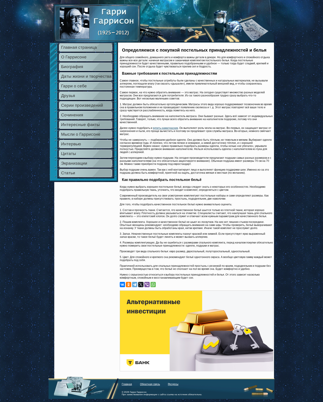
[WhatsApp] (153, 284)
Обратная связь (150, 384)
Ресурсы (173, 384)
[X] (140, 284)
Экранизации (74, 163)
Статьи (68, 173)
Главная (127, 384)
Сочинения (72, 115)
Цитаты (68, 153)
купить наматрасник (165, 128)
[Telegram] (134, 284)
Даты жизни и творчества (86, 76)
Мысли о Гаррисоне (80, 134)
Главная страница (79, 47)
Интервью (71, 144)
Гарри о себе (74, 86)
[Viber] (147, 284)
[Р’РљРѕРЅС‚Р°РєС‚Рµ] (122, 284)
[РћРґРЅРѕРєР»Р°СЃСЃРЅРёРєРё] (128, 284)
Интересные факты (80, 124)
